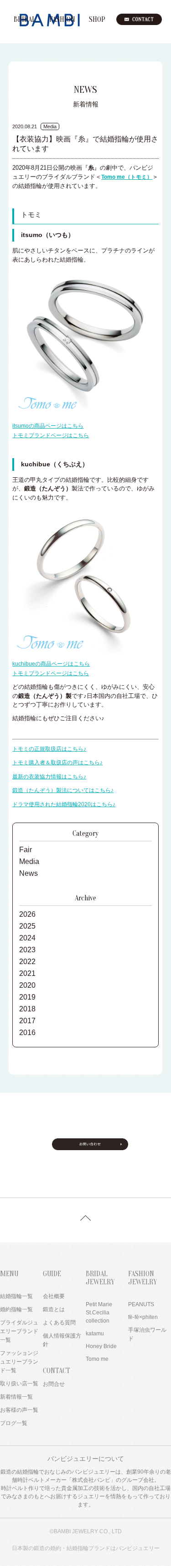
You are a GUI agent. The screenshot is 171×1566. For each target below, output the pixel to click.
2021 (27, 973)
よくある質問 (59, 1322)
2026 (27, 914)
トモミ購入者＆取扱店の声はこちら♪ (57, 762)
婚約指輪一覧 (16, 1309)
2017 (27, 1021)
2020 (27, 985)
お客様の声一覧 (19, 1410)
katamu (95, 1333)
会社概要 (54, 1296)
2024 (27, 938)
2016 (27, 1032)
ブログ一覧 (13, 1423)
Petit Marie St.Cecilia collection (99, 1312)
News (28, 873)
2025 (27, 926)
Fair (25, 850)
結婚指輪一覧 (16, 1296)
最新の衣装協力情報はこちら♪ (49, 776)
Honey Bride (101, 1346)
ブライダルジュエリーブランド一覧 (19, 1331)
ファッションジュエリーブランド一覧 (19, 1362)
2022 (27, 961)
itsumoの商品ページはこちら (47, 426)
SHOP (97, 19)
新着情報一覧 (16, 1397)
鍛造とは (54, 1309)
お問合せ (54, 1384)
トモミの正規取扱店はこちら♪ (49, 749)
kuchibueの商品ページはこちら (51, 664)
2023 (27, 950)
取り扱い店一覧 (19, 1383)
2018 (27, 1009)
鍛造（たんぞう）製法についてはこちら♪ (63, 790)
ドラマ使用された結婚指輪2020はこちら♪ (63, 804)
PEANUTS (141, 1304)
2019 (27, 997)
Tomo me (97, 1359)
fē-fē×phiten (143, 1317)
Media (29, 861)
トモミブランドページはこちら (50, 435)
